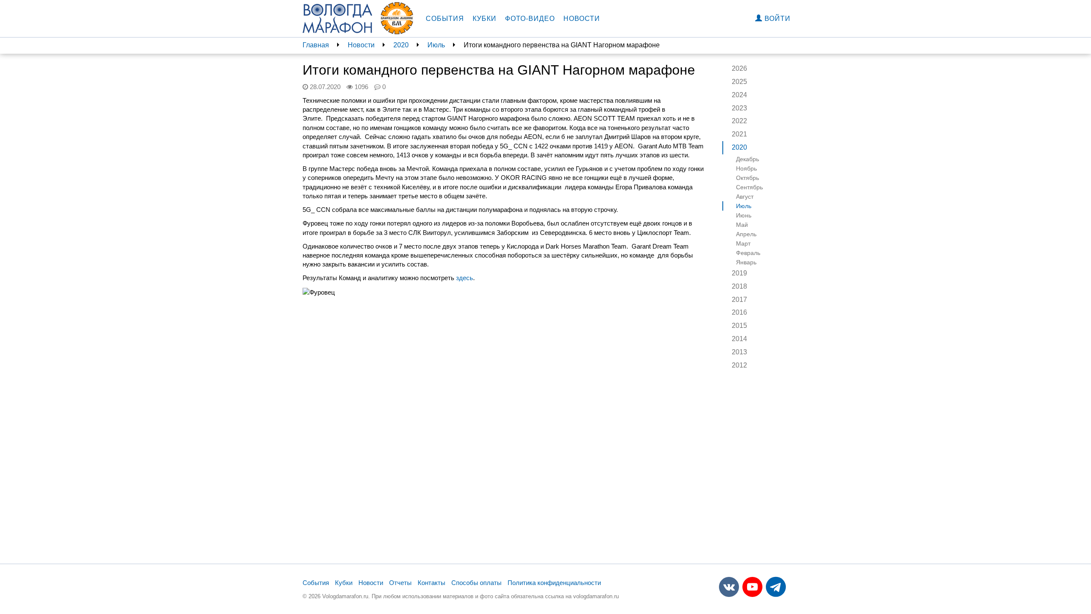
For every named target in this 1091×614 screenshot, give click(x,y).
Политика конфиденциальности (554, 582)
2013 (739, 352)
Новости (581, 18)
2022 (739, 121)
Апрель (746, 234)
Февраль (748, 252)
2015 (739, 325)
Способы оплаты (476, 582)
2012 (739, 365)
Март (743, 243)
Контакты (431, 582)
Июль (436, 45)
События (445, 18)
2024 (739, 94)
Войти (776, 18)
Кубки (484, 18)
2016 (739, 312)
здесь (464, 277)
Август (744, 196)
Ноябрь (746, 168)
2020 (401, 45)
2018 (739, 286)
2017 (739, 299)
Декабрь (747, 159)
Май (742, 224)
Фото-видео (530, 18)
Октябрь (747, 177)
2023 (739, 108)
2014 (739, 338)
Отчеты (400, 582)
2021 (739, 134)
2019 (739, 273)
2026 (739, 68)
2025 (739, 81)
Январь (746, 262)
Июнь (743, 215)
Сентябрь (749, 187)
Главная (316, 45)
